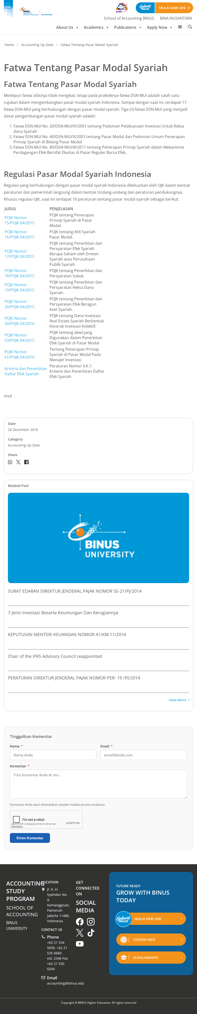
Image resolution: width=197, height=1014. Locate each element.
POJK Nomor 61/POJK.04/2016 (19, 354)
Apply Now (157, 27)
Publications (125, 27)
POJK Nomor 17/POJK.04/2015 (19, 254)
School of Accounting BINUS (129, 18)
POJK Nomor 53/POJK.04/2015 (19, 337)
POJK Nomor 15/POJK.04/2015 (19, 220)
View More (177, 700)
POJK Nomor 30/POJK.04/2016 (19, 321)
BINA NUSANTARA (176, 18)
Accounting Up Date (37, 44)
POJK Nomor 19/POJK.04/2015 (19, 287)
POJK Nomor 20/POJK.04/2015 (19, 304)
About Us (64, 27)
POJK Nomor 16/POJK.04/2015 (19, 234)
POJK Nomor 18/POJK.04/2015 (19, 273)
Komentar (20, 766)
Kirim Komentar (30, 838)
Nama (16, 746)
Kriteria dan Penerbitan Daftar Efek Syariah (26, 371)
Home (9, 44)
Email (106, 746)
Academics (94, 27)
